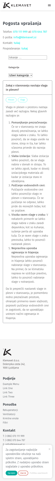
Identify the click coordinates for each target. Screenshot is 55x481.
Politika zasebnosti (38, 473)
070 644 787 (39, 31)
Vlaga (22, 100)
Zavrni (23, 473)
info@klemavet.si (24, 37)
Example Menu (11, 384)
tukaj (17, 43)
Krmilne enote (11, 418)
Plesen (11, 100)
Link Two (8, 392)
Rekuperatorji (10, 410)
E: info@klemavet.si (14, 444)
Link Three (8, 396)
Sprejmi (11, 473)
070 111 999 (20, 31)
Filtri (5, 422)
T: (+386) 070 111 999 (13, 436)
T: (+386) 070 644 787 (14, 440)
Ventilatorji (9, 414)
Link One (8, 388)
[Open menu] (49, 5)
